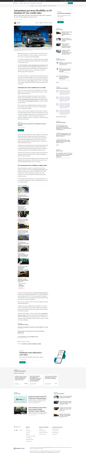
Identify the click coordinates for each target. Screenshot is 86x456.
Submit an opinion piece (43, 432)
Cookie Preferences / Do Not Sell (53, 452)
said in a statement (30, 80)
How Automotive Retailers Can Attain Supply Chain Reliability (65, 70)
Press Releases (33, 3)
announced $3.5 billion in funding (39, 292)
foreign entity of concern (36, 66)
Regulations (45, 5)
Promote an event (42, 434)
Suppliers (39, 343)
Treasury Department (23, 65)
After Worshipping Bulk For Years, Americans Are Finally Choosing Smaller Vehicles (63, 135)
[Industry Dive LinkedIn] (15, 430)
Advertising (41, 429)
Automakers (32, 5)
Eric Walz (18, 22)
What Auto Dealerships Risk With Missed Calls (65, 63)
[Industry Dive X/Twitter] (19, 430)
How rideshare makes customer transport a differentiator (64, 77)
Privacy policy (32, 452)
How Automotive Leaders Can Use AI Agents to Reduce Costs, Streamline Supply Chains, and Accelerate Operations (64, 155)
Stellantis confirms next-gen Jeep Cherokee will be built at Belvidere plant (67, 52)
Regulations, (34, 343)
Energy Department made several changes (37, 65)
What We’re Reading (29, 439)
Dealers (36, 5)
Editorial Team (28, 430)
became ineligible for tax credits (32, 101)
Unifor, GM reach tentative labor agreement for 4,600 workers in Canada (66, 45)
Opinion (25, 3)
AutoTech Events (29, 441)
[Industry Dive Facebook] (17, 430)
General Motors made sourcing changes (29, 99)
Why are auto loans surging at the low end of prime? (67, 39)
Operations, (29, 343)
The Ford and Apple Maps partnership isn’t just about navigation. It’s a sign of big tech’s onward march (63, 127)
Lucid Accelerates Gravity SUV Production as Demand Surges (37, 397)
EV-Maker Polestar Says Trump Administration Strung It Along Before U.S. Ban (63, 141)
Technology (50, 5)
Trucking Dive (54, 434)
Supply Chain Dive (55, 432)
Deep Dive (21, 3)
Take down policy (44, 452)
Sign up (71, 3)
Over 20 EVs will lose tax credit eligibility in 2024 (28, 336)
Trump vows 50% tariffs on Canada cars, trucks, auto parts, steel (65, 409)
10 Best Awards (39, 3)
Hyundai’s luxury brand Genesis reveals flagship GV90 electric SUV (67, 33)
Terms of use (37, 452)
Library (28, 3)
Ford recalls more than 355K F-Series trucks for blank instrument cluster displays (37, 409)
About (27, 429)
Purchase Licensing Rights (30, 436)
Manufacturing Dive (55, 429)
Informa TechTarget (47, 447)
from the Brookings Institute (39, 169)
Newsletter (28, 434)
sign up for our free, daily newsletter (32, 56)
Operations (40, 5)
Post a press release (62, 116)
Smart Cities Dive (55, 430)
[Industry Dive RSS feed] (21, 430)
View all (57, 82)
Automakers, (24, 343)
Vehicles (54, 5)
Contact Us (28, 432)
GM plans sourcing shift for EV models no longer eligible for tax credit (33, 327)
